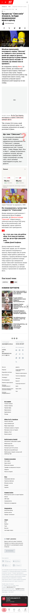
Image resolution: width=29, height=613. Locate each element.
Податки (6, 469)
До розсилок (9, 551)
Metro (20, 66)
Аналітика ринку (8, 510)
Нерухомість (8, 508)
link (16, 350)
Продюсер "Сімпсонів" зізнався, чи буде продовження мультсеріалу (19, 6)
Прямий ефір (7, 408)
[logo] (10, 2)
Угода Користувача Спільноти (20, 370)
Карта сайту (18, 388)
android (6, 561)
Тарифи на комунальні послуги (12, 467)
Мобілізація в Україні (10, 439)
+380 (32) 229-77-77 (10, 587)
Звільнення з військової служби (12, 441)
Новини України (8, 405)
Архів (17, 386)
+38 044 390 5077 (20, 344)
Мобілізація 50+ (8, 443)
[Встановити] (14, 601)
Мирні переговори (9, 425)
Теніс (5, 526)
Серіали (6, 487)
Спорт (6, 520)
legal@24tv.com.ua (20, 588)
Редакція (4, 369)
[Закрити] (26, 598)
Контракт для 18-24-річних (11, 447)
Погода (6, 414)
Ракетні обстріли (8, 421)
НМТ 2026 (6, 498)
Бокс (5, 521)
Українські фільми (9, 481)
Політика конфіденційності (6, 386)
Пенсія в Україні (8, 471)
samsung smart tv (17, 565)
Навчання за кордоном (10, 503)
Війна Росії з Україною (11, 419)
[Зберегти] (25, 28)
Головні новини (8, 403)
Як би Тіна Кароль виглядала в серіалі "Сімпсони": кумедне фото (13, 117)
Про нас (4, 367)
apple (17, 561)
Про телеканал (5, 374)
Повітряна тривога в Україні (11, 427)
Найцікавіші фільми (9, 479)
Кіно (10, 6)
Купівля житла (8, 512)
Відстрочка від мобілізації (11, 450)
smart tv (6, 565)
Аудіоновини (7, 412)
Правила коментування (21, 373)
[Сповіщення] (27, 2)
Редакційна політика (7, 372)
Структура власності (20, 383)
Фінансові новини (9, 465)
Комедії (6, 485)
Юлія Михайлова (9, 23)
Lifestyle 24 (4, 6)
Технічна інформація (21, 375)
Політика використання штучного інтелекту (7, 389)
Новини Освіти (8, 492)
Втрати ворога (8, 434)
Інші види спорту (8, 530)
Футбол (6, 524)
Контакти (18, 378)
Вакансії (18, 381)
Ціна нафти (7, 461)
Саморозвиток (8, 501)
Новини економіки (10, 459)
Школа (6, 496)
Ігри (17, 391)
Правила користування (7, 382)
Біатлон (6, 528)
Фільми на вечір (8, 483)
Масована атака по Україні (11, 430)
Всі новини (7, 401)
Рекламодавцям (5, 380)
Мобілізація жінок (9, 445)
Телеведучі (4, 377)
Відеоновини (7, 410)
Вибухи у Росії (8, 432)
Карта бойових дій (9, 423)
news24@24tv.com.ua (7, 344)
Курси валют (7, 463)
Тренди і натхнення (9, 514)
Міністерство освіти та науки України (13, 494)
